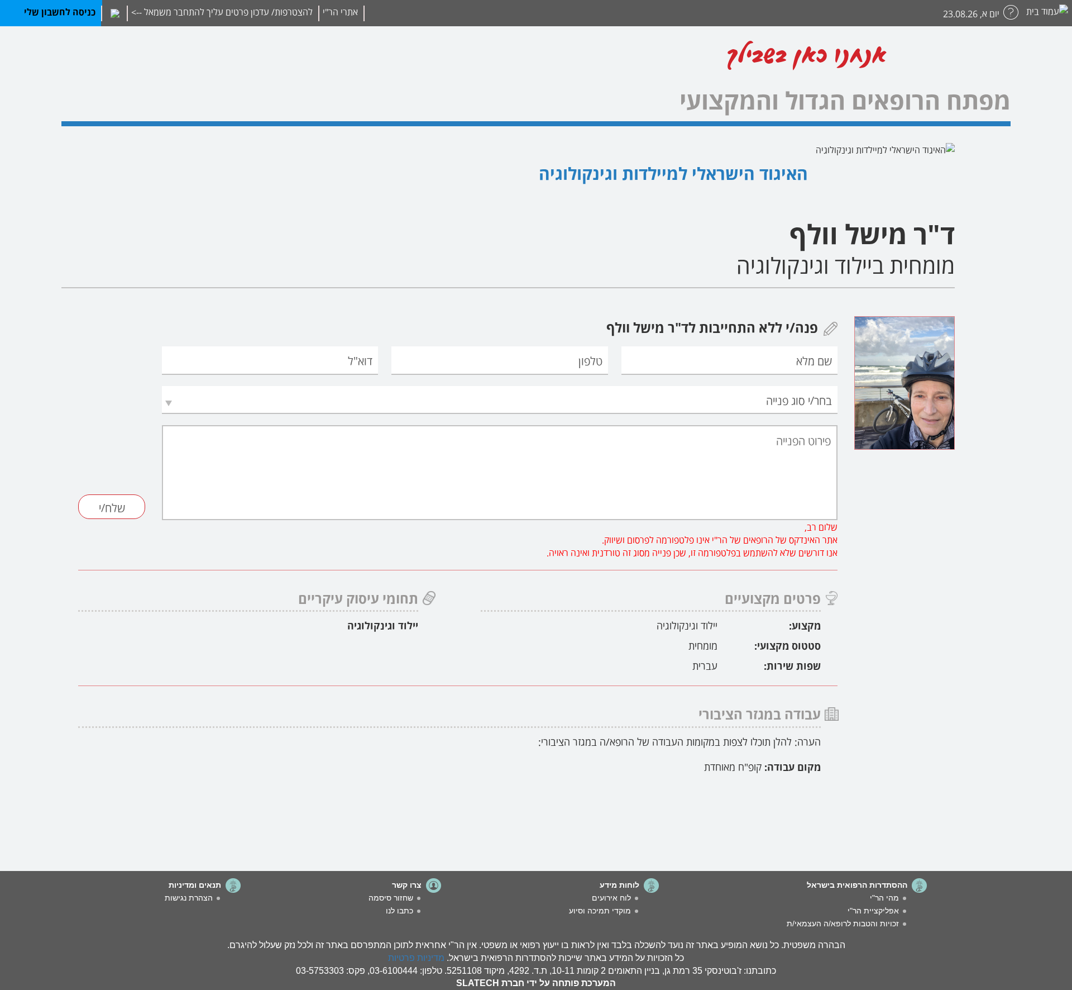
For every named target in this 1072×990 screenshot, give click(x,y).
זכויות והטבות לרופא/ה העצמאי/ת (843, 923)
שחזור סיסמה (390, 897)
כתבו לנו (399, 910)
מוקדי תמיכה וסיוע (600, 910)
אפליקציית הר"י (873, 910)
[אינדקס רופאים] (966, 59)
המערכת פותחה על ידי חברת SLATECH (536, 983)
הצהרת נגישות (189, 897)
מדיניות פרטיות (416, 958)
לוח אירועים (611, 897)
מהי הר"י (884, 897)
